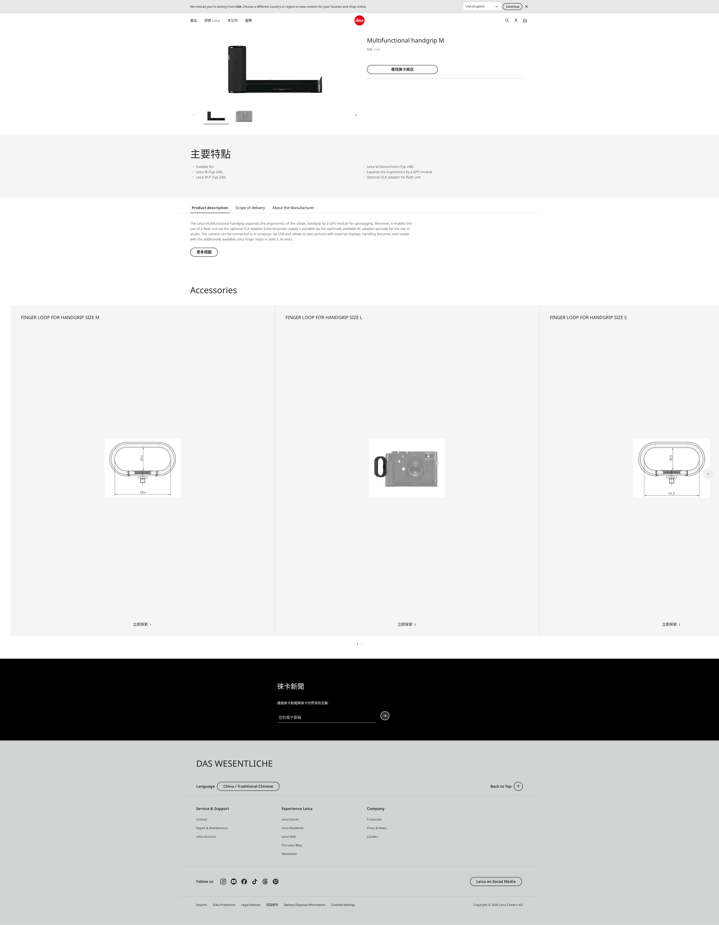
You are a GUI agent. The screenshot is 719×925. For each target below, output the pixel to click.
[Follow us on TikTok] (254, 881)
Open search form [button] (507, 20)
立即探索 (140, 624)
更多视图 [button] (204, 252)
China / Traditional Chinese (248, 786)
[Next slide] (356, 115)
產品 (193, 20)
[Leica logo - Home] (359, 20)
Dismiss (526, 6)
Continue (512, 6)
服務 (248, 20)
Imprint (201, 905)
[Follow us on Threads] (265, 881)
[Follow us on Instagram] (223, 881)
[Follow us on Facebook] (244, 881)
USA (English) (475, 6)
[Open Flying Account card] (516, 20)
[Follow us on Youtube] (233, 881)
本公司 (232, 20)
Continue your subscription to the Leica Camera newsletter (384, 715)
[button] (216, 116)
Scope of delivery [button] (250, 207)
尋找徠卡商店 (402, 69)
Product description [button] (210, 207)
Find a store (525, 20)
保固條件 (272, 905)
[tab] (357, 644)
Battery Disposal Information (304, 905)
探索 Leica (212, 20)
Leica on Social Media (496, 881)
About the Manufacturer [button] (293, 207)
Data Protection (224, 905)
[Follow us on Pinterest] (275, 881)
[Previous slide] (194, 115)
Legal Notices (250, 905)
